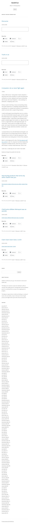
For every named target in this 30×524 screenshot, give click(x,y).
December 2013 (5, 316)
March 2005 (4, 455)
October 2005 (4, 444)
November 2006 (5, 422)
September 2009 (5, 371)
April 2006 (4, 434)
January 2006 (4, 439)
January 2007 (4, 418)
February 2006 (5, 437)
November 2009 (5, 368)
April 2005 (4, 454)
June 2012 (4, 336)
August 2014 (4, 314)
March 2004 (4, 476)
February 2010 (5, 363)
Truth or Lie (5, 55)
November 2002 (5, 501)
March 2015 (4, 307)
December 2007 (5, 400)
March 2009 (4, 380)
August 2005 (4, 447)
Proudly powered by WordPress (8, 521)
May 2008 (4, 396)
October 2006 (4, 423)
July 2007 (3, 408)
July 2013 (3, 319)
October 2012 (4, 331)
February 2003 (5, 496)
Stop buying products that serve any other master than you (13, 176)
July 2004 (3, 469)
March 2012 (4, 339)
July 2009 (3, 373)
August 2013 (4, 317)
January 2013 (4, 326)
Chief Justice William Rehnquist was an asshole (14, 210)
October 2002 (4, 503)
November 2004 (5, 462)
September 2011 (5, 348)
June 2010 (4, 358)
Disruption (14, 165)
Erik (13, 280)
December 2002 (5, 499)
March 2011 (4, 351)
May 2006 (4, 432)
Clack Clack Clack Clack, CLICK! (11, 240)
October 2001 (4, 511)
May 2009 (4, 376)
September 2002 (5, 504)
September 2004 (5, 465)
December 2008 (5, 385)
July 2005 (3, 449)
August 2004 (4, 467)
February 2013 (5, 324)
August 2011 (4, 349)
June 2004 (4, 471)
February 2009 (5, 381)
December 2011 (5, 344)
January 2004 (4, 479)
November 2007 (5, 402)
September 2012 (5, 333)
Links (13, 200)
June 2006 (4, 430)
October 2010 (4, 354)
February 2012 (5, 341)
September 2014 (5, 312)
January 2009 (4, 383)
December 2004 (5, 460)
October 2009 (4, 370)
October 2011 (4, 346)
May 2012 (4, 338)
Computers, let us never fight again (13, 88)
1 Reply (3, 91)
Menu (15, 9)
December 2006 (5, 420)
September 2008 (5, 390)
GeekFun (15, 3)
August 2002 (4, 506)
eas (26, 46)
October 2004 (4, 464)
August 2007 (4, 407)
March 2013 (4, 322)
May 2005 (4, 452)
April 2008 (4, 398)
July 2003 (3, 487)
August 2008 (4, 391)
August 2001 (4, 513)
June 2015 (4, 306)
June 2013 (4, 321)
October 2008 (4, 388)
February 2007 (5, 417)
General (13, 46)
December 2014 (5, 311)
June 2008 (4, 395)
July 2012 (3, 334)
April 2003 (4, 492)
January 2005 (4, 459)
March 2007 (4, 415)
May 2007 (4, 412)
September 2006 (5, 425)
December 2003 (5, 481)
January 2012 (4, 343)
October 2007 (4, 403)
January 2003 (4, 497)
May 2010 (4, 359)
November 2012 (5, 329)
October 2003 (4, 482)
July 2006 (3, 428)
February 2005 (5, 457)
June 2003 (4, 489)
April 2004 (4, 474)
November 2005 (5, 442)
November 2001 (5, 509)
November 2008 (5, 386)
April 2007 (4, 413)
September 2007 (5, 405)
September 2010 (5, 356)
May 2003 (4, 491)
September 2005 (5, 445)
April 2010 (4, 361)
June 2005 (4, 450)
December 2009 (5, 366)
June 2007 (4, 410)
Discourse (5, 21)
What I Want (19, 165)
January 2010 (4, 364)
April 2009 (4, 378)
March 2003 (4, 494)
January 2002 (4, 508)
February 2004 (5, 477)
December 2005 (5, 440)
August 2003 (4, 486)
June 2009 (4, 375)
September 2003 (5, 484)
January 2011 (4, 353)
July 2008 (3, 393)
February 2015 (5, 309)
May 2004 (4, 472)
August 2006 (4, 427)
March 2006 (4, 435)
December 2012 (5, 327)
